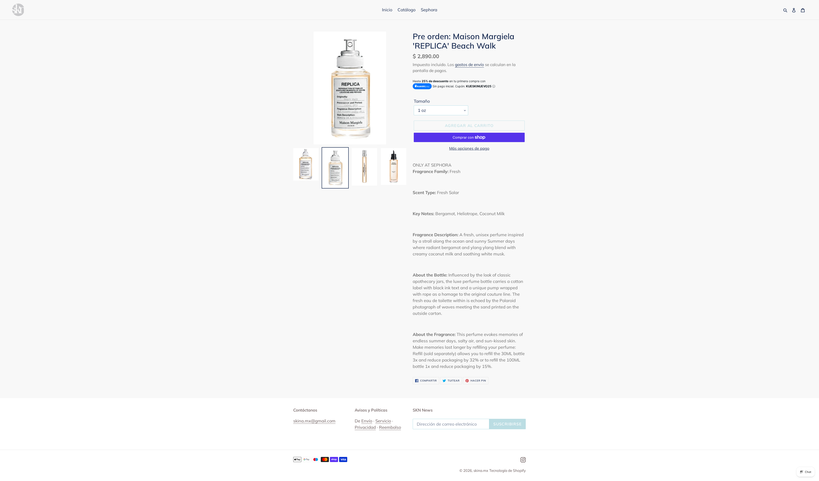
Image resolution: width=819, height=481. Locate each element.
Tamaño (422, 101)
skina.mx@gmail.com (314, 420)
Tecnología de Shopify (507, 470)
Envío (366, 420)
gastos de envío (469, 64)
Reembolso (390, 427)
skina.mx (480, 470)
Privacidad (365, 427)
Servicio (383, 420)
